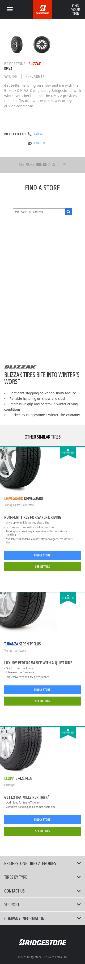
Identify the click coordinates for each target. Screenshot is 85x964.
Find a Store (42, 555)
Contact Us (14, 891)
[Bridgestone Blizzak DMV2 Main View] (16, 44)
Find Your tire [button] (75, 9)
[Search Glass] (68, 211)
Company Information (24, 918)
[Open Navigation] (9, 9)
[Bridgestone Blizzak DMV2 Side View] (41, 44)
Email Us (39, 143)
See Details (42, 567)
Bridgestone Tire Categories (30, 863)
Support (11, 904)
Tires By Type (15, 877)
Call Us (38, 133)
